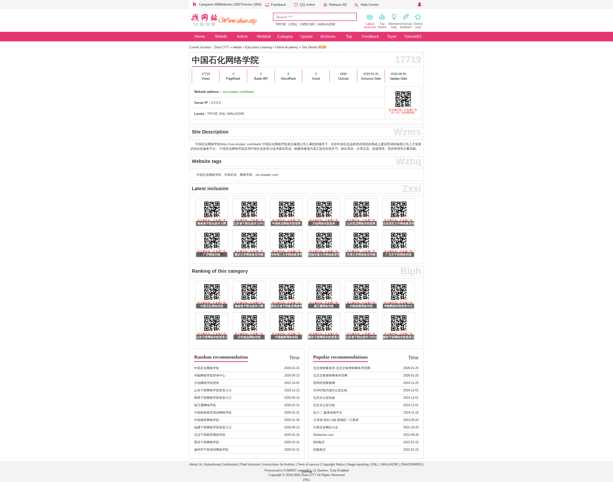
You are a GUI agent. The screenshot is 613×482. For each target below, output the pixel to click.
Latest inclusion (370, 25)
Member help (394, 25)
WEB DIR (308, 24)
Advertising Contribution (221, 464)
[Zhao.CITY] (231, 28)
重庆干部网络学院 (206, 442)
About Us (195, 464)
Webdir (221, 36)
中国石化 (230, 175)
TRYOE (280, 24)
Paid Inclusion (250, 464)
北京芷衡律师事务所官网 (330, 375)
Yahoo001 (413, 36)
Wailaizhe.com (323, 435)
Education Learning (258, 47)
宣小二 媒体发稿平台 (327, 412)
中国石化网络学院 (225, 60)
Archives (327, 36)
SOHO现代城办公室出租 (330, 390)
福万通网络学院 (205, 405)
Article (242, 36)
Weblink (264, 36)
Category (285, 36)
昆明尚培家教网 (324, 383)
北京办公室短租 (324, 397)
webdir (237, 47)
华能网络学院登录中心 (209, 375)
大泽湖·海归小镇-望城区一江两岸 (336, 420)
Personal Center (419, 4)
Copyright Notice (333, 464)
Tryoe (392, 36)
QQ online (307, 4)
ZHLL (293, 24)
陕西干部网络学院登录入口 (213, 397)
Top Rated (382, 25)
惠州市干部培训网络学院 (211, 449)
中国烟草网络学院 (206, 420)
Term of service (308, 464)
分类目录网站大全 (325, 427)
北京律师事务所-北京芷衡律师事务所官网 (341, 368)
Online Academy (286, 47)
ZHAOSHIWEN (411, 464)
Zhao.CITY (221, 47)
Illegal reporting (358, 464)
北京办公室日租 (324, 405)
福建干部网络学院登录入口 (213, 427)
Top (349, 36)
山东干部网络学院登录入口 (213, 390)
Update (306, 36)
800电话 (318, 442)
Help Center (370, 4)
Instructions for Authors (279, 464)
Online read (418, 25)
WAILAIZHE (326, 24)
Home (194, 4)
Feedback (278, 4)
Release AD (338, 4)
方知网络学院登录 (206, 383)
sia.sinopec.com (266, 175)
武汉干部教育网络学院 (209, 435)
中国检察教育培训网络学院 (213, 412)
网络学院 (246, 175)
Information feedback (406, 25)
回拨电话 (319, 449)
